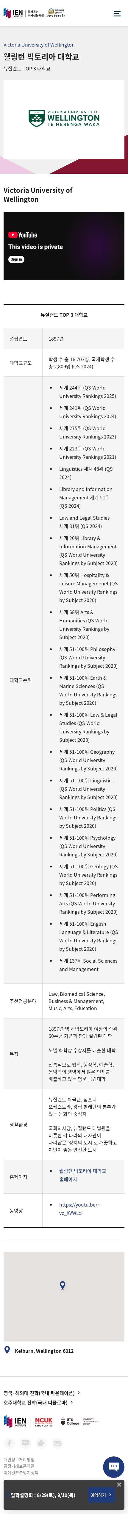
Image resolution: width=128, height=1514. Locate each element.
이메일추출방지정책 (21, 1472)
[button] (64, 1287)
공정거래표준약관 (19, 1466)
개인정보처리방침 (19, 1459)
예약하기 (98, 1495)
